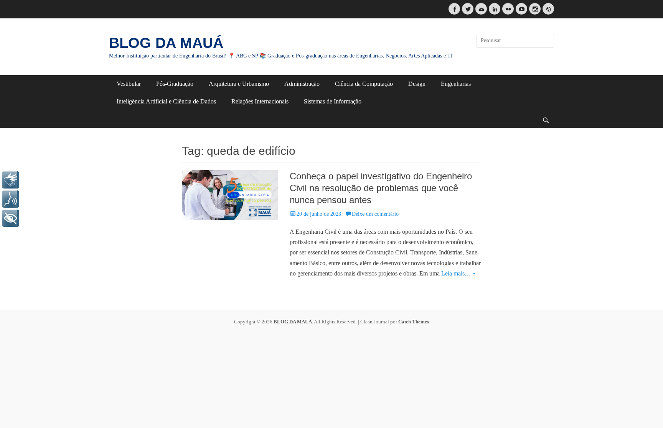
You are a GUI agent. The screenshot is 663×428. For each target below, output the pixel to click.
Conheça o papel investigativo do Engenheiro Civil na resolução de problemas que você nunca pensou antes (381, 188)
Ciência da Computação (364, 83)
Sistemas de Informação (332, 101)
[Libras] (10, 180)
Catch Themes (413, 322)
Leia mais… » (458, 273)
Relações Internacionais (260, 101)
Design (417, 83)
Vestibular (129, 83)
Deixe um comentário (375, 214)
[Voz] (10, 199)
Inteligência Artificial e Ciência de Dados (166, 101)
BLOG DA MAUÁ (166, 43)
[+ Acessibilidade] (10, 218)
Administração (302, 83)
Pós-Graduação (174, 83)
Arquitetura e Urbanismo (239, 83)
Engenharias (456, 83)
